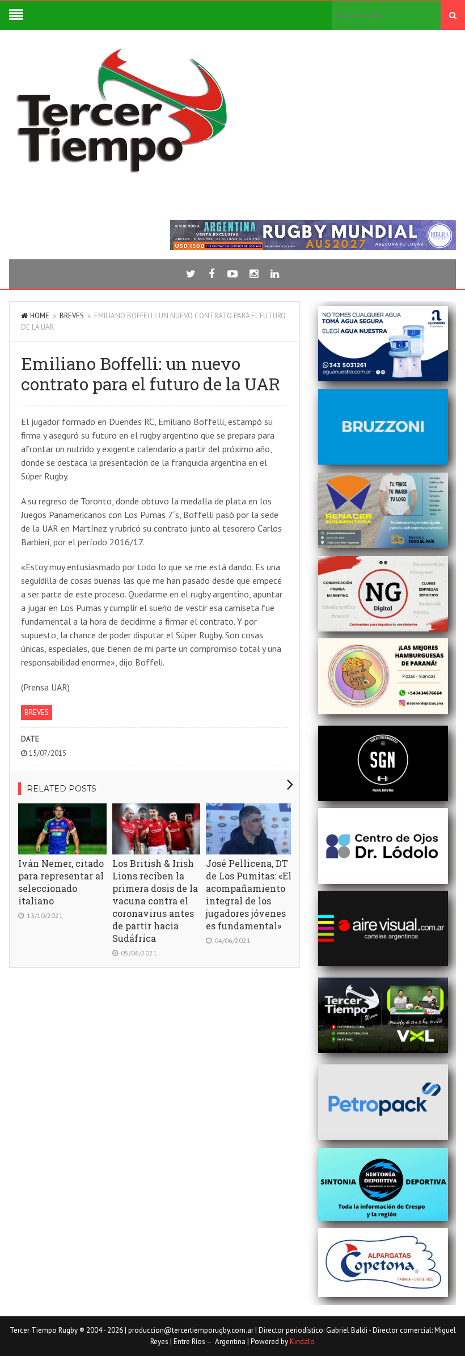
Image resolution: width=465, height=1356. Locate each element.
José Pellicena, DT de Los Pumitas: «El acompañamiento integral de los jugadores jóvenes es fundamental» (248, 894)
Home (39, 316)
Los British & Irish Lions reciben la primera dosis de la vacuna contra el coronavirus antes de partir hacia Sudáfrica (155, 900)
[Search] (453, 15)
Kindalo (302, 1341)
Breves (72, 316)
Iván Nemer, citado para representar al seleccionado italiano (61, 882)
